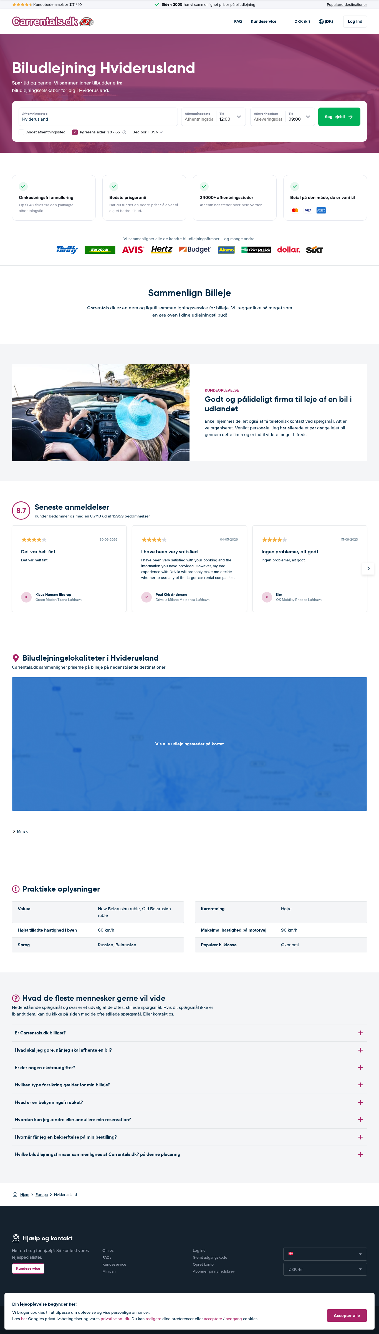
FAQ (238, 21)
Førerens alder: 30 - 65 (100, 132)
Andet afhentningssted (45, 132)
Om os (108, 1250)
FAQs (107, 1257)
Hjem (24, 1194)
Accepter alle (347, 1315)
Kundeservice (263, 21)
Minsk (22, 831)
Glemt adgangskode (210, 1257)
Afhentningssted (34, 113)
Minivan (109, 1271)
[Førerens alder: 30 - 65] (75, 132)
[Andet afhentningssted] (21, 132)
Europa (42, 1194)
